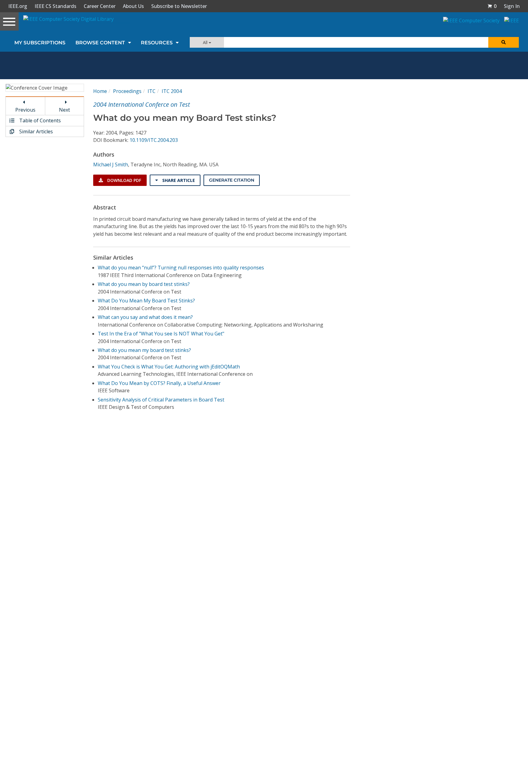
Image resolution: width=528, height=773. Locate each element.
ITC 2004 (172, 91)
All (206, 42)
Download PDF (123, 180)
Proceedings (127, 91)
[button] (492, 6)
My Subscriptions (39, 43)
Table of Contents (39, 120)
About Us (133, 6)
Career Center (100, 6)
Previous (25, 109)
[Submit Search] (503, 42)
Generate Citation (231, 180)
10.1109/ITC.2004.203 (154, 140)
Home (100, 91)
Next (64, 109)
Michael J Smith (110, 164)
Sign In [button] (512, 6)
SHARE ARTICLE (178, 180)
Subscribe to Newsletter (179, 6)
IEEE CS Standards (55, 6)
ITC (152, 91)
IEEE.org (17, 6)
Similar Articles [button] (35, 131)
